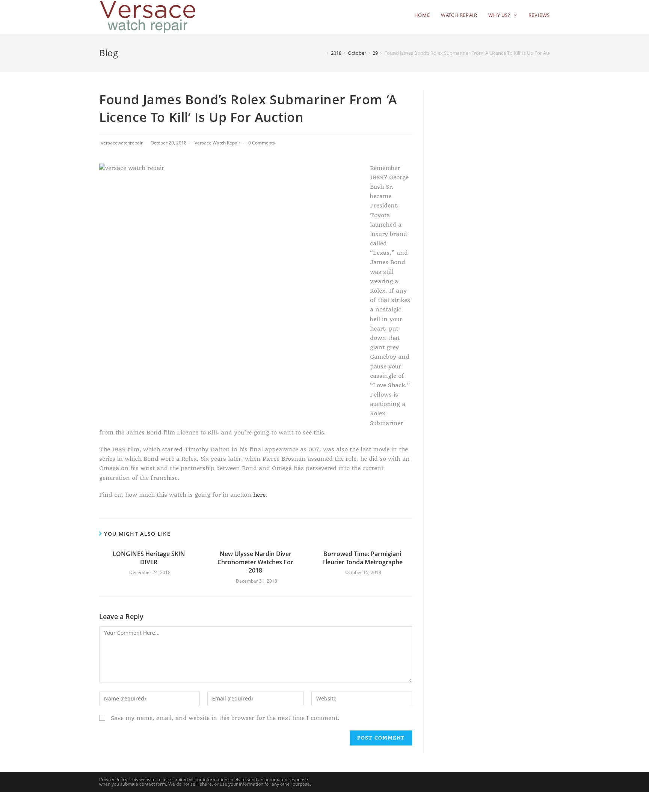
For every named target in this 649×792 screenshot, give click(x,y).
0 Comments (261, 143)
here (259, 494)
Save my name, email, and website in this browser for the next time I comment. (225, 718)
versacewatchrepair (122, 143)
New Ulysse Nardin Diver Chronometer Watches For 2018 (255, 562)
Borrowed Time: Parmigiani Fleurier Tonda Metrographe (362, 558)
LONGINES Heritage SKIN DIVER (149, 558)
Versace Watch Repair (217, 143)
